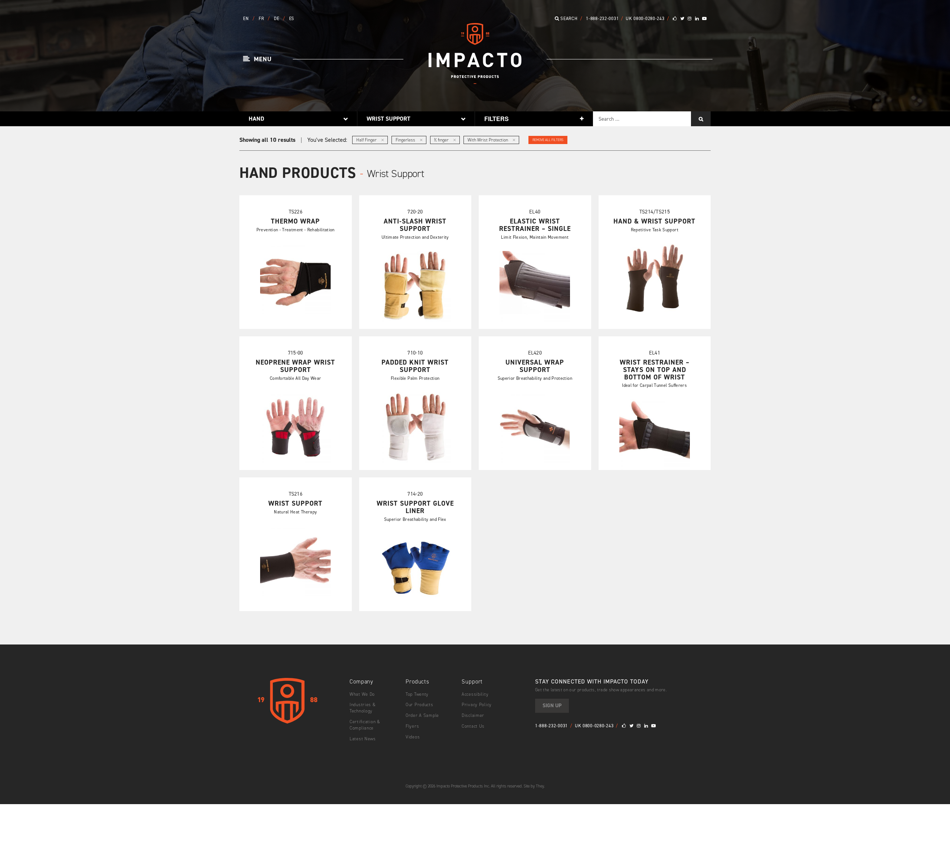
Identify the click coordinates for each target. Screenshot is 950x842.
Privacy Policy (477, 705)
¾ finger (442, 140)
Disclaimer (473, 715)
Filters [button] (496, 118)
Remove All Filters (548, 140)
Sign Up (552, 705)
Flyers (412, 726)
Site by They (534, 786)
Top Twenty (417, 694)
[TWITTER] (682, 19)
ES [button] (291, 19)
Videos (413, 737)
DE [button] (277, 19)
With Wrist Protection (488, 140)
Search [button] (568, 19)
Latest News (363, 739)
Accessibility (475, 694)
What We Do (362, 694)
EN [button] (246, 19)
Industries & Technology (363, 708)
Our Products (419, 705)
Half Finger (367, 140)
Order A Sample (422, 715)
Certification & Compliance (365, 725)
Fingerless (406, 140)
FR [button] (262, 19)
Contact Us (473, 726)
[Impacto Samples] (475, 81)
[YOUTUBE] (704, 19)
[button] (257, 59)
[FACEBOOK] (675, 19)
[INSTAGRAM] (690, 19)
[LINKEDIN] (697, 19)
